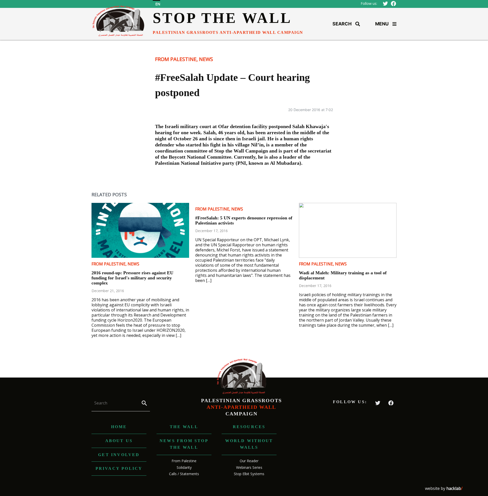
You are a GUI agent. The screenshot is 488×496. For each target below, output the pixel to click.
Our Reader (249, 460)
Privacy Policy (119, 468)
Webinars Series (249, 467)
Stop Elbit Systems (249, 473)
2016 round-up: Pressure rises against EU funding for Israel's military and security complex (132, 277)
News (206, 59)
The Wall (184, 427)
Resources (249, 427)
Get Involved (119, 455)
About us (119, 441)
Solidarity (184, 467)
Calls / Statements (184, 473)
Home (119, 427)
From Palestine (175, 59)
